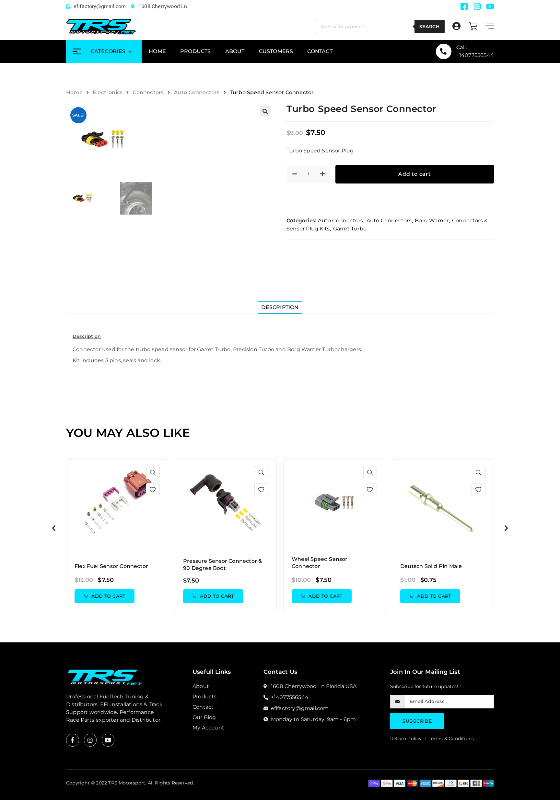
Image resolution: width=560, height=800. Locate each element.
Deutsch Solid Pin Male (431, 566)
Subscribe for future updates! (425, 686)
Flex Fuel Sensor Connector (111, 566)
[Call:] (443, 51)
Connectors (148, 92)
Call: (461, 47)
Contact (319, 51)
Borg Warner (432, 220)
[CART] (473, 26)
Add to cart (414, 174)
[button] (265, 111)
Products (195, 51)
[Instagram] (90, 740)
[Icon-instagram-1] (477, 6)
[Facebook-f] (72, 740)
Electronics (107, 92)
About (235, 51)
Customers (276, 51)
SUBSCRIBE (417, 721)
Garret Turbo (350, 229)
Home (157, 51)
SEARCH (429, 26)
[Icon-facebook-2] (464, 6)
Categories (108, 51)
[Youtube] (490, 6)
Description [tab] (279, 307)
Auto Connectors (197, 92)
